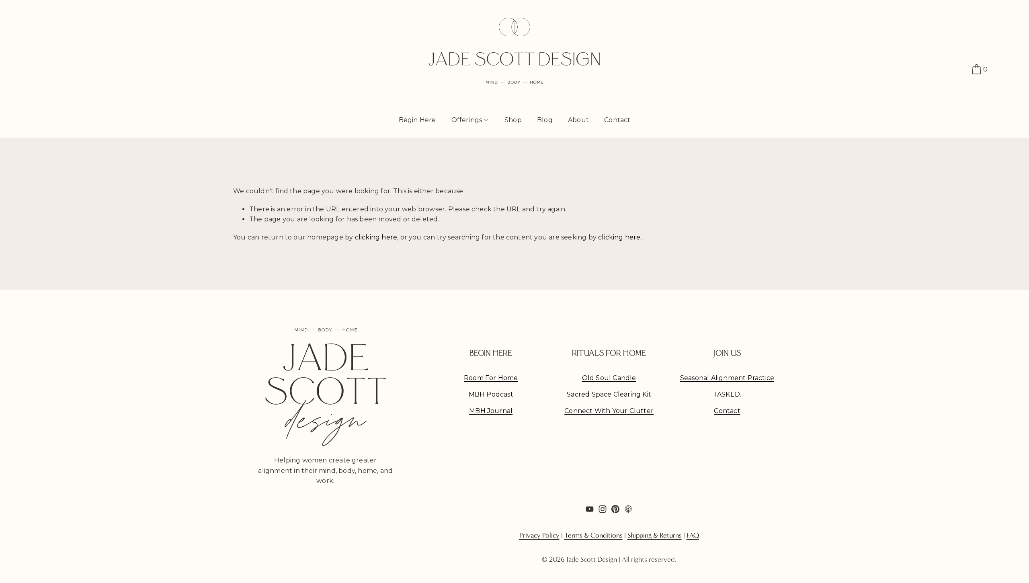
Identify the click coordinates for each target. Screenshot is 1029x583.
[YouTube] (590, 509)
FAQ (693, 535)
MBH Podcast (491, 394)
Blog (545, 120)
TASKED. (727, 394)
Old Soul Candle (609, 378)
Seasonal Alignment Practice (727, 378)
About (578, 120)
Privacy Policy (539, 535)
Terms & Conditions (593, 535)
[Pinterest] (615, 509)
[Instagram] (603, 509)
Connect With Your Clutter (609, 411)
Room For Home (491, 378)
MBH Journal (490, 411)
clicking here (376, 237)
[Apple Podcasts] (628, 509)
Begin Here (417, 120)
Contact (617, 120)
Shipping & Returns (654, 535)
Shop (513, 120)
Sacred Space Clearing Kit (609, 394)
